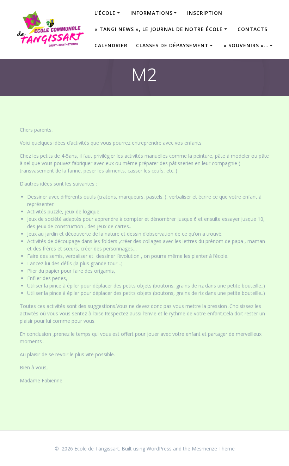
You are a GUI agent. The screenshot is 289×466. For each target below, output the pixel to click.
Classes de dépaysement (172, 45)
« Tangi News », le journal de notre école (158, 29)
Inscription (204, 13)
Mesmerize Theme (213, 448)
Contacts (253, 29)
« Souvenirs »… (246, 45)
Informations (151, 13)
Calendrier (111, 45)
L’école (105, 13)
